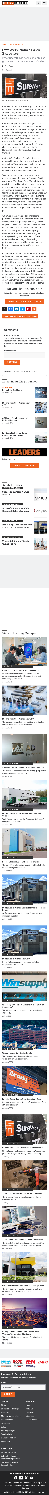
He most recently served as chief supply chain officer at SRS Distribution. (24, 1103)
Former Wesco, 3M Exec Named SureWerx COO (23, 1148)
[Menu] (44, 3)
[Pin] (28, 309)
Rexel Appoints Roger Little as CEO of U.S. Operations (17, 526)
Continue (12, 362)
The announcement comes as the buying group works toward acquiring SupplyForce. (24, 772)
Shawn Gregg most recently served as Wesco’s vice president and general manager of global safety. (23, 1152)
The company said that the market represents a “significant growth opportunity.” (21, 1057)
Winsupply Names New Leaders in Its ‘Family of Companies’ (23, 1006)
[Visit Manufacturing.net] (18, 1366)
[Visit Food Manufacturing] (18, 1362)
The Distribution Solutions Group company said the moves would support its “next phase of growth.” (23, 1244)
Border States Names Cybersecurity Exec (20, 862)
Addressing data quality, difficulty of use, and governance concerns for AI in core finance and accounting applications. (21, 676)
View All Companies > (24, 465)
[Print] (4, 309)
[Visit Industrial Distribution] (6, 1366)
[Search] (38, 3)
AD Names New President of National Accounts (15, 419)
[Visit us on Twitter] (26, 1477)
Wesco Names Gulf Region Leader (17, 1053)
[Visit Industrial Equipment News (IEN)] (31, 1362)
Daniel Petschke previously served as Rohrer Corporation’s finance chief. (21, 963)
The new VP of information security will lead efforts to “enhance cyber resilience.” (23, 866)
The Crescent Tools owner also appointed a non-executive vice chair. (22, 1198)
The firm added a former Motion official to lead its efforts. (23, 1338)
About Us (7, 1483)
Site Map (25, 1488)
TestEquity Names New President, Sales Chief (22, 1240)
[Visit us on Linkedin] (21, 1477)
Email (3, 1383)
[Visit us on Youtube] (31, 1477)
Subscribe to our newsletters (24, 301)
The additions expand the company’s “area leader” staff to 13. (22, 1011)
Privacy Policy (40, 1483)
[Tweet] (22, 309)
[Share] (10, 309)
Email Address (11, 350)
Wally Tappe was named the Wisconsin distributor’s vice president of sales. (23, 820)
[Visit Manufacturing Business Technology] (31, 1366)
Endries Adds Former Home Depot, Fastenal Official (14, 434)
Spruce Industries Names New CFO (15, 493)
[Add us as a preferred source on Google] (34, 309)
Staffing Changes (12, 44)
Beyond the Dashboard (12, 390)
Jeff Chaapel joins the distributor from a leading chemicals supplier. (22, 914)
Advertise (28, 1483)
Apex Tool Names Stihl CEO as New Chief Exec (22, 1194)
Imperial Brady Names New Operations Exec (21, 1099)
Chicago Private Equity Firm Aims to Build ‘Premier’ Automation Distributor (20, 1333)
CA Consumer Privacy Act (35, 1485)
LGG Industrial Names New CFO (16, 959)
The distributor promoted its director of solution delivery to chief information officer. (22, 1290)
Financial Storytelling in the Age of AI (16, 542)
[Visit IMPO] (43, 1362)
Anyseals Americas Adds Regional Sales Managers (15, 509)
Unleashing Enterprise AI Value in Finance (20, 670)
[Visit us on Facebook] (15, 1477)
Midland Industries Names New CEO (16, 404)
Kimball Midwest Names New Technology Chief (23, 1286)
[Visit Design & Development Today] (6, 1362)
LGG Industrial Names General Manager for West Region (23, 909)
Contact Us (17, 1483)
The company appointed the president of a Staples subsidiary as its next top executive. (23, 723)
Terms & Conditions (14, 1485)
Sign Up (8, 1394)
